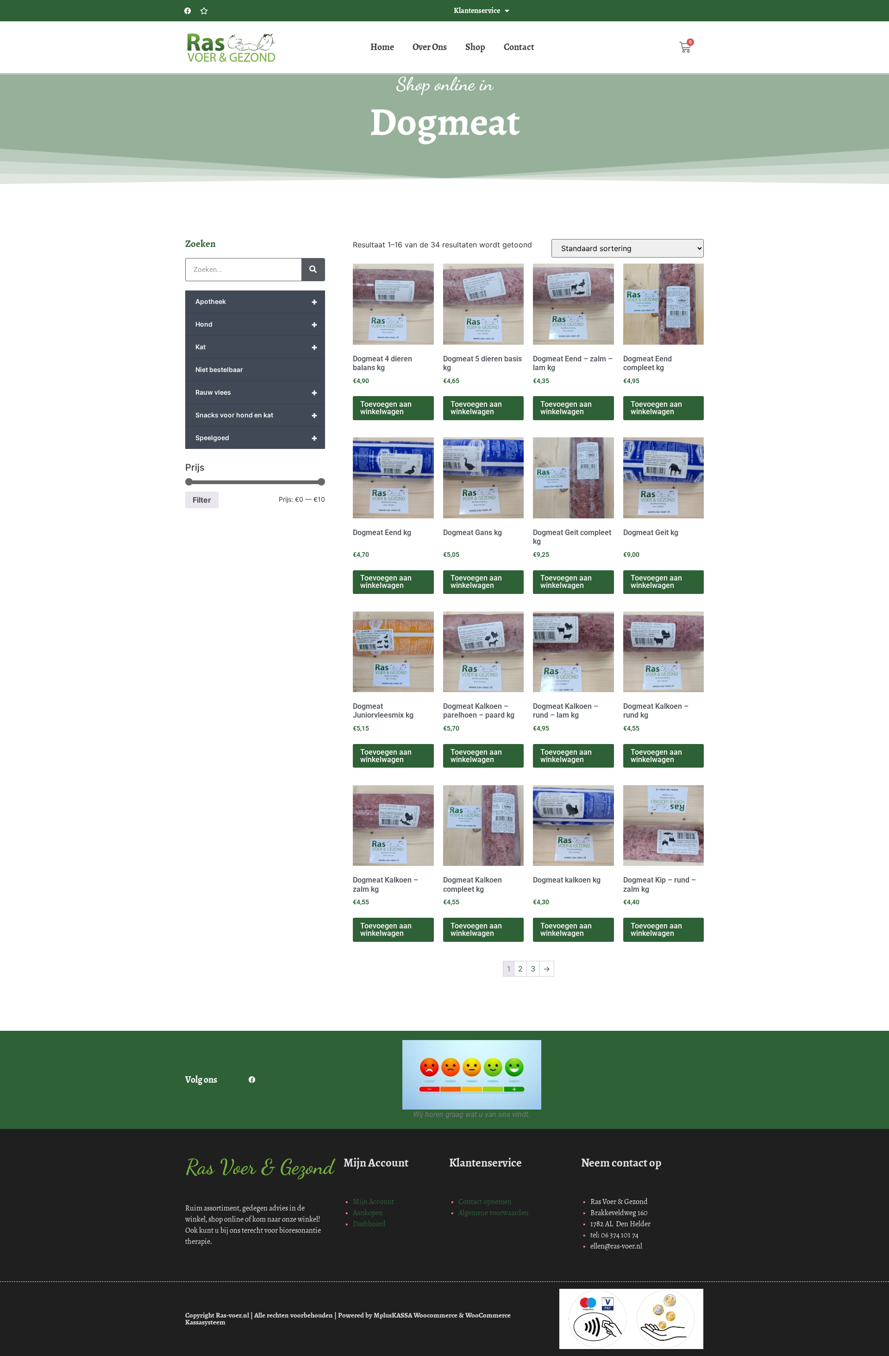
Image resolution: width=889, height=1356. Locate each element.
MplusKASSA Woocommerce (415, 1315)
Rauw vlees (256, 392)
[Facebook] (187, 11)
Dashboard (369, 1224)
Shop (475, 47)
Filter (202, 500)
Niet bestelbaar (219, 369)
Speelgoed (256, 437)
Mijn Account (373, 1201)
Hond (256, 324)
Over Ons (430, 47)
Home (382, 47)
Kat (256, 347)
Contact (519, 47)
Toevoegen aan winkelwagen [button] (386, 408)
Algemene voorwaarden (493, 1212)
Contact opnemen (485, 1201)
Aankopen (368, 1212)
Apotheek (256, 301)
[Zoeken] (313, 270)
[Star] (204, 11)
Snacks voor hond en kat (256, 415)
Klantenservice (477, 10)
